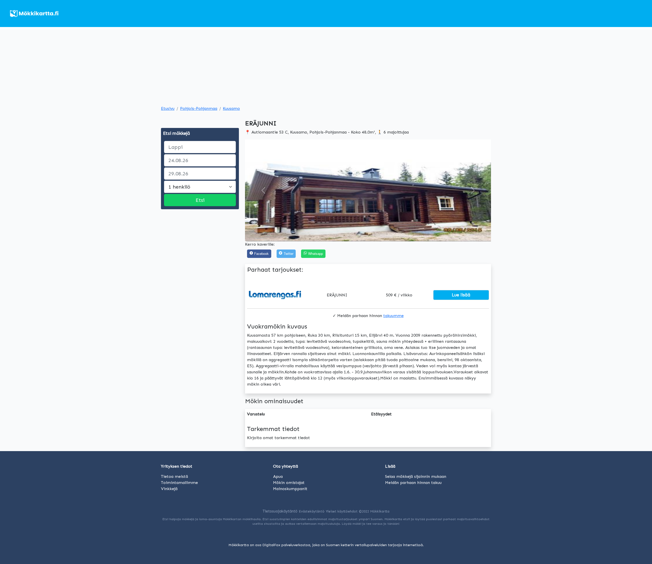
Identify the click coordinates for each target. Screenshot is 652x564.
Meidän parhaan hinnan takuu (413, 482)
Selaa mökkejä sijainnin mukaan (415, 476)
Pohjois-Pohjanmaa (198, 108)
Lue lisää (461, 294)
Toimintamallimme (179, 482)
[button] (263, 190)
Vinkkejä (169, 488)
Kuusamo (231, 108)
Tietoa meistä (174, 476)
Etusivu (167, 108)
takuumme (393, 315)
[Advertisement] (326, 65)
